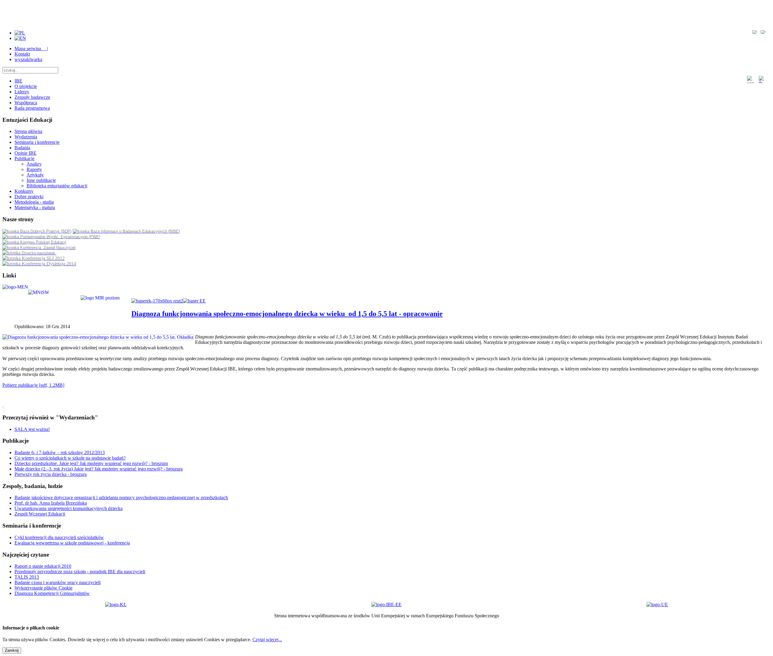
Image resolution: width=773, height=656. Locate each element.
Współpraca (25, 102)
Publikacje (24, 158)
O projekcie (25, 86)
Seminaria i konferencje (36, 142)
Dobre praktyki (28, 196)
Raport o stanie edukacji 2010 (42, 566)
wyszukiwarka (28, 59)
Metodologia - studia (34, 202)
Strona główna (28, 131)
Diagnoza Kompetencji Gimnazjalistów (52, 593)
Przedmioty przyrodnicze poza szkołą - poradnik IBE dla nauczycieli (79, 571)
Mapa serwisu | (31, 48)
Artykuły (35, 174)
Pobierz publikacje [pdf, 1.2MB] (33, 385)
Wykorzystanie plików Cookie (43, 587)
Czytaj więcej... (267, 639)
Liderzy (21, 91)
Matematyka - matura (34, 207)
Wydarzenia (25, 136)
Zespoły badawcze (32, 97)
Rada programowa (32, 108)
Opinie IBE (25, 153)
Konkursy (24, 191)
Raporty (34, 169)
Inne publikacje (41, 180)
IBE (18, 80)
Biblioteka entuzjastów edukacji (57, 185)
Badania (22, 147)
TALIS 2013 (26, 577)
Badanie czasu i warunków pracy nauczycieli (57, 582)
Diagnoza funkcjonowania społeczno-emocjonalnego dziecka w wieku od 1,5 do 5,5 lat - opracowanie (287, 314)
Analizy (34, 163)
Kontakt (22, 54)
